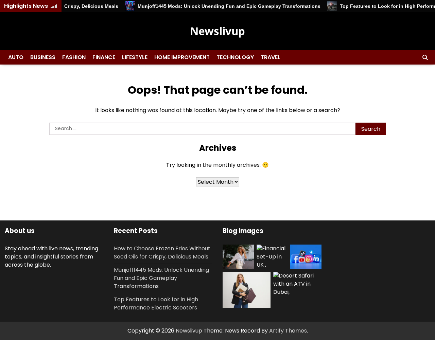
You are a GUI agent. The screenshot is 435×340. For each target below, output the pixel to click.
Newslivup (217, 31)
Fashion (74, 57)
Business (42, 57)
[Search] (425, 57)
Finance (103, 57)
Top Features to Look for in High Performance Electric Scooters (156, 303)
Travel (270, 57)
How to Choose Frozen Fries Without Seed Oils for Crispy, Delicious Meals (162, 253)
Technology (235, 57)
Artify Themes (288, 331)
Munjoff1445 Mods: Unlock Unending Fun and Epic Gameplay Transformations (225, 6)
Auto (15, 57)
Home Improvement (182, 57)
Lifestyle (134, 57)
